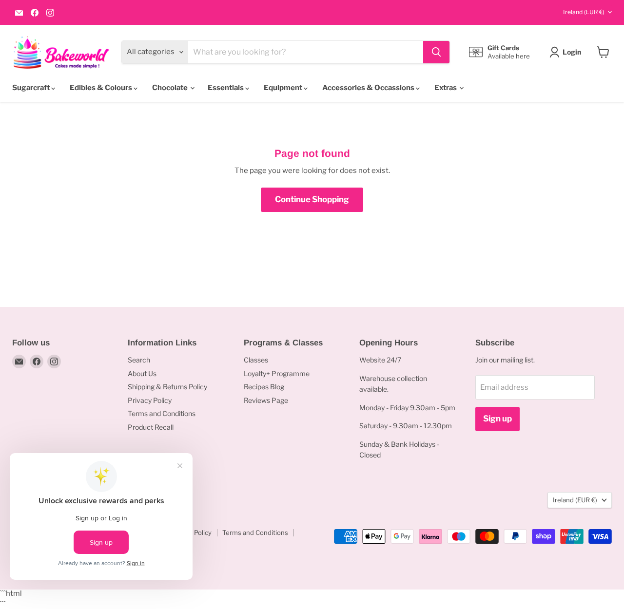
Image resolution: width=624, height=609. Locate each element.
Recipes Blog (264, 386)
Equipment (284, 87)
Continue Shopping (312, 199)
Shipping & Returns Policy (167, 386)
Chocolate (170, 87)
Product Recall (151, 427)
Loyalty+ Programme (277, 373)
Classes (256, 360)
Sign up (497, 418)
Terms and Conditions (161, 413)
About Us (142, 373)
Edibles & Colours (102, 87)
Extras (446, 87)
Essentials (226, 87)
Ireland (583, 12)
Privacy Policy (150, 400)
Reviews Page (266, 400)
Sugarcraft (31, 87)
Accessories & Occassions (369, 87)
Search (139, 360)
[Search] (436, 52)
